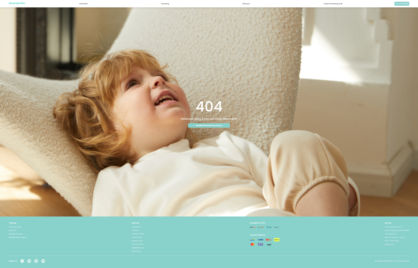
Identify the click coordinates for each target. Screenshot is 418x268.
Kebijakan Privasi (137, 241)
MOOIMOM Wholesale (16, 234)
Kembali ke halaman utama (209, 125)
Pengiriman (135, 230)
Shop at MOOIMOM (401, 4)
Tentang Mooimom (15, 227)
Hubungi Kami (136, 227)
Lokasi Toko (12, 230)
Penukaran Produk (138, 234)
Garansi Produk (137, 237)
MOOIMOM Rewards (138, 248)
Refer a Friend (136, 251)
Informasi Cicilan (137, 244)
